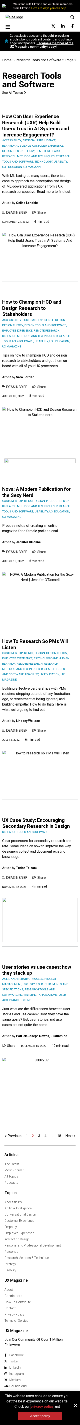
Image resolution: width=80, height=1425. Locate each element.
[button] (75, 1405)
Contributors (13, 1296)
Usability (10, 1270)
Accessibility (13, 1202)
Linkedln (15, 1367)
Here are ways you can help (48, 8)
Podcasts (11, 1182)
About (8, 1289)
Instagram (16, 1373)
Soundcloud (18, 1386)
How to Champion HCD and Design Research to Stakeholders (31, 308)
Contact (10, 1308)
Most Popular (14, 1170)
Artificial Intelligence (18, 1208)
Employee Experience (19, 1233)
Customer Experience (19, 1220)
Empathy (10, 1227)
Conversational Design (20, 1214)
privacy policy (42, 1406)
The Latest (11, 1164)
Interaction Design (17, 1239)
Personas (11, 1251)
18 (59, 1136)
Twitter (13, 1361)
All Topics (11, 1176)
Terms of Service (16, 1320)
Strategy (10, 1264)
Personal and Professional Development (32, 1245)
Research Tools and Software (38, 60)
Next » (70, 1136)
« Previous (13, 1136)
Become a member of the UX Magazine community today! (41, 45)
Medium (15, 1380)
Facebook (16, 1355)
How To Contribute (17, 1302)
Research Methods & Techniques (27, 1258)
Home (7, 60)
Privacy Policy (14, 1314)
